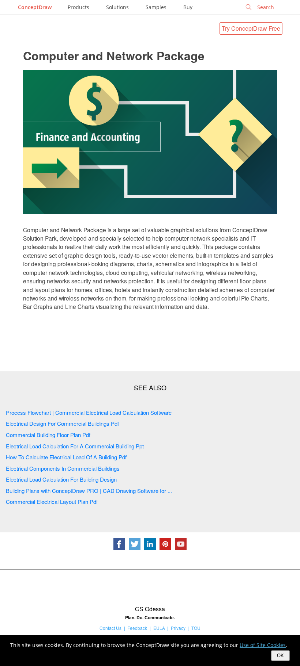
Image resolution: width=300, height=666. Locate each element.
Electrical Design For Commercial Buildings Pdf (62, 423)
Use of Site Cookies (263, 645)
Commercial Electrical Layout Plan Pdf (52, 501)
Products (78, 7)
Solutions (117, 7)
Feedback (137, 628)
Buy (187, 7)
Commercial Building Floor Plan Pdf (48, 435)
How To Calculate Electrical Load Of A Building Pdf (66, 457)
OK (280, 655)
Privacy (178, 628)
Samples (156, 7)
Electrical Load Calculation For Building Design (61, 479)
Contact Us (110, 628)
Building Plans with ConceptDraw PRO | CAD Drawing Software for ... (89, 490)
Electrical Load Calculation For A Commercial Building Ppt (75, 446)
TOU (195, 628)
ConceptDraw (35, 7)
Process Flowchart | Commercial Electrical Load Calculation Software (89, 412)
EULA (159, 628)
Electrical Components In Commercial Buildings (63, 468)
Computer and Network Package (114, 55)
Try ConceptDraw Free (251, 28)
